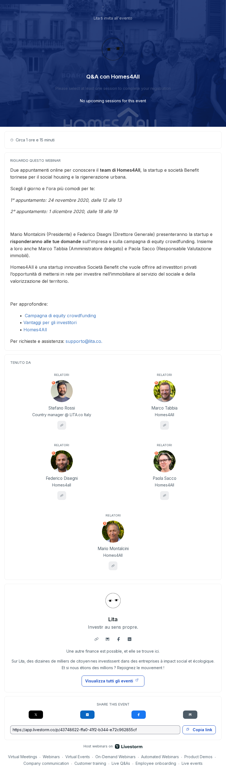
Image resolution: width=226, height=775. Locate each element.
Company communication (46, 763)
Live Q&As (121, 763)
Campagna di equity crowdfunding (60, 315)
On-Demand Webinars (115, 756)
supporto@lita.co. (84, 341)
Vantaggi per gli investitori (50, 322)
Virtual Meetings (22, 756)
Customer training (90, 763)
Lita (113, 619)
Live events (192, 763)
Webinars (51, 756)
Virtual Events (77, 756)
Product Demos (198, 756)
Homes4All (35, 329)
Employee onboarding (156, 763)
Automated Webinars (160, 756)
